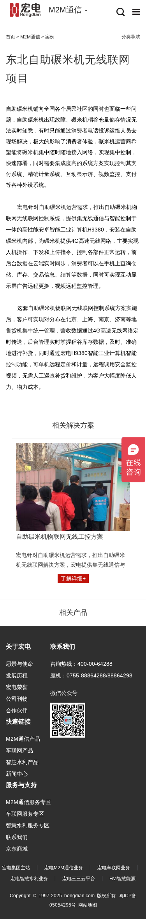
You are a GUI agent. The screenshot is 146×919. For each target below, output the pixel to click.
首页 (10, 37)
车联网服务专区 (25, 814)
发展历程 (17, 675)
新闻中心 (17, 774)
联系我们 (17, 837)
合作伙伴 (17, 710)
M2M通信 (30, 37)
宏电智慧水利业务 (29, 878)
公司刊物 (17, 699)
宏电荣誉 (17, 687)
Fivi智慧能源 (122, 878)
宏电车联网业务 (113, 867)
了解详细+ (73, 578)
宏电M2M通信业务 (63, 867)
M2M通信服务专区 (28, 802)
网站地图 (87, 905)
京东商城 (17, 849)
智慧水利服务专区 (27, 825)
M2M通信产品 (23, 739)
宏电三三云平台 (78, 878)
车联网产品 (19, 750)
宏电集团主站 (16, 867)
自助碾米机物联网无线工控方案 (59, 536)
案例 (50, 37)
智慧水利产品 (22, 762)
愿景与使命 (19, 664)
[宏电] (25, 9)
